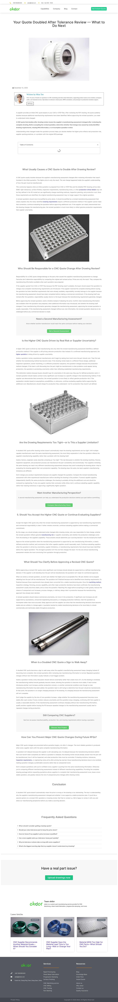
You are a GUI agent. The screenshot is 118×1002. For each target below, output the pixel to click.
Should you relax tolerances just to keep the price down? (38, 830)
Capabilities (45, 9)
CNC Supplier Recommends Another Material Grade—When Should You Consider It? (25, 945)
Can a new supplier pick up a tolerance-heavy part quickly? (39, 838)
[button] (97, 144)
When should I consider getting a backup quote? (35, 826)
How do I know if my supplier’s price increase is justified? (38, 834)
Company (56, 9)
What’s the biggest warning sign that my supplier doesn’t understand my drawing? (47, 846)
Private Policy (15, 1000)
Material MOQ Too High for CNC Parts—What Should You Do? (91, 944)
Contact (74, 9)
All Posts (30, 103)
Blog (65, 9)
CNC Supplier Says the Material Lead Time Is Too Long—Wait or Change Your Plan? (58, 945)
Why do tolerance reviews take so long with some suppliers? (39, 842)
